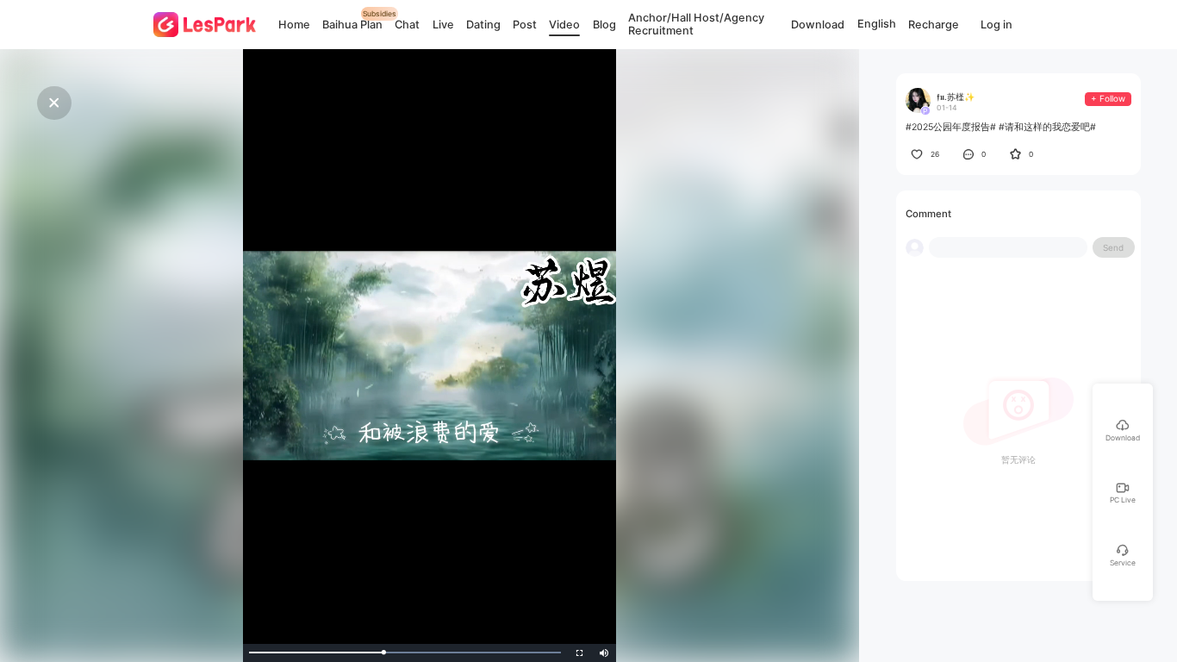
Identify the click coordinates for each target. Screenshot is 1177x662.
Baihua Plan (352, 24)
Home (294, 24)
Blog (604, 24)
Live (443, 24)
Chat (407, 24)
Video (564, 24)
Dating (483, 24)
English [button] (876, 24)
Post (525, 24)
